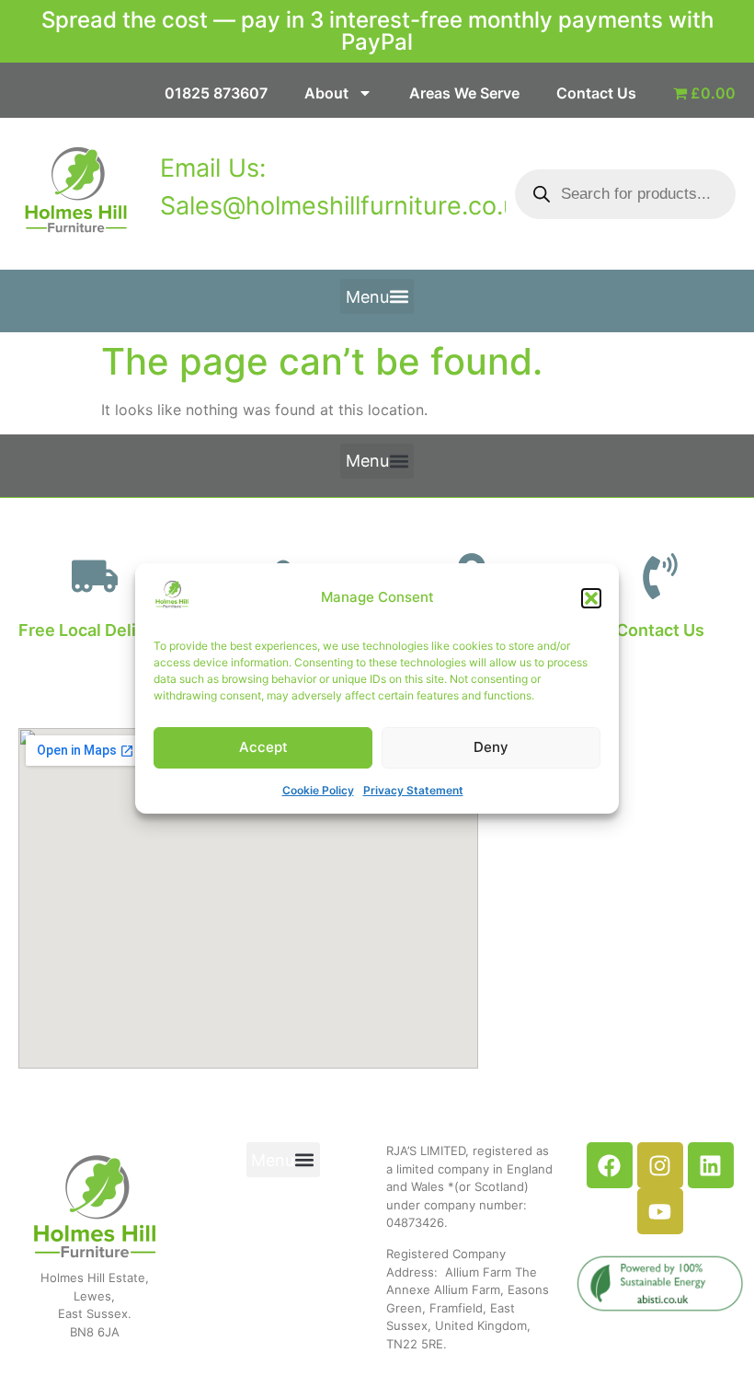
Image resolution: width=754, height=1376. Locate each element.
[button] (591, 598)
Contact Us (596, 93)
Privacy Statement (413, 790)
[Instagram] (660, 1165)
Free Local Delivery (94, 630)
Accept (263, 747)
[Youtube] (660, 1211)
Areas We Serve (464, 93)
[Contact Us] (660, 576)
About (326, 93)
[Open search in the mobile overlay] (625, 194)
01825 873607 (216, 93)
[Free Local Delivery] (95, 576)
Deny (491, 747)
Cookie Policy (318, 790)
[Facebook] (610, 1165)
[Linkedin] (711, 1165)
